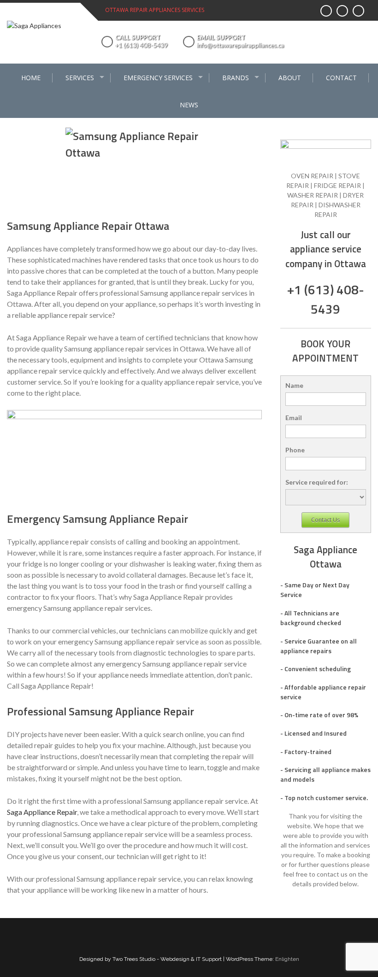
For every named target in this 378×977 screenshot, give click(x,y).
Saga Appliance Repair (42, 811)
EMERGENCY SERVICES (158, 77)
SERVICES (79, 77)
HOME (31, 77)
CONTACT (341, 77)
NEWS (189, 104)
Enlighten (287, 959)
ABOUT (289, 77)
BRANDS (235, 77)
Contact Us (325, 520)
